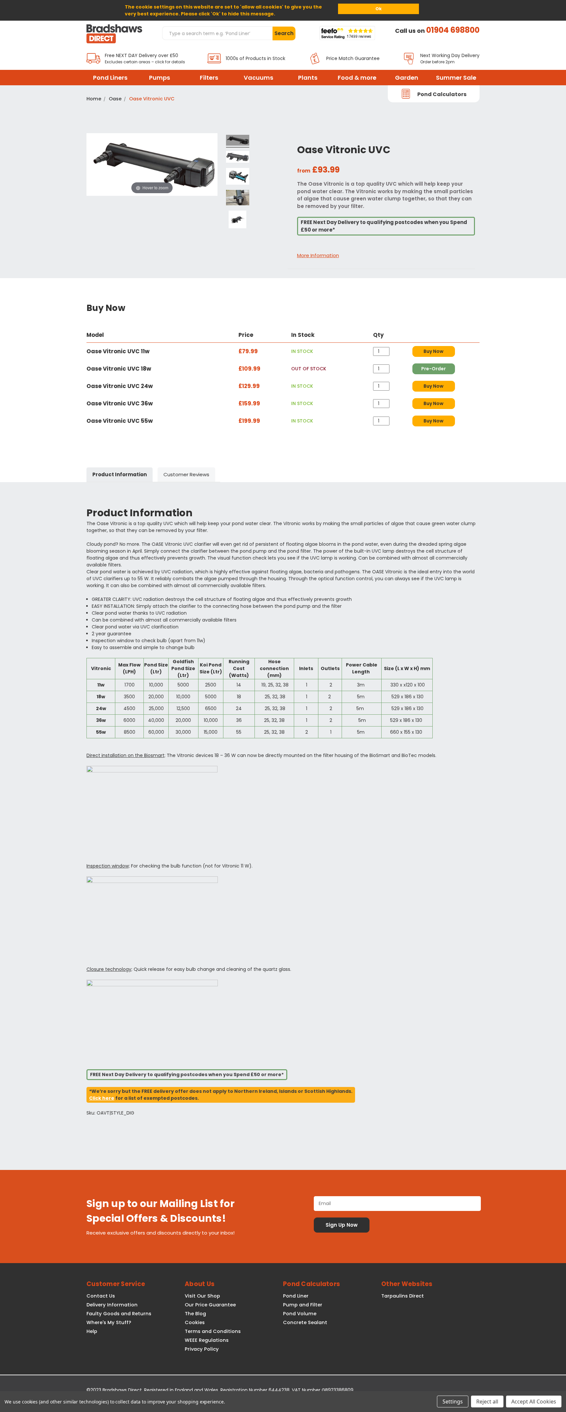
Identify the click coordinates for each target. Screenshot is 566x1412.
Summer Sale (456, 77)
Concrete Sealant (305, 1322)
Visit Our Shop (202, 1296)
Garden (406, 77)
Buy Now (433, 351)
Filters (209, 77)
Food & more (357, 77)
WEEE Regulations (207, 1340)
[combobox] (217, 33)
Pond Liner (296, 1296)
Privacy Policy (202, 1349)
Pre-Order (433, 368)
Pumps (159, 77)
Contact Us (100, 1296)
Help (91, 1331)
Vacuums (258, 77)
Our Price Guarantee (210, 1304)
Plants (307, 77)
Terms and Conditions (213, 1331)
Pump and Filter (302, 1304)
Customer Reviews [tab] (186, 474)
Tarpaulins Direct (402, 1296)
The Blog (195, 1313)
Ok (378, 9)
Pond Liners (110, 77)
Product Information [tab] (119, 474)
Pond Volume (299, 1313)
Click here (101, 1098)
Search (283, 33)
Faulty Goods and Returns (118, 1313)
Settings (453, 1401)
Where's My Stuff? (108, 1322)
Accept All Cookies (533, 1401)
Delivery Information (112, 1304)
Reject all (487, 1401)
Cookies (195, 1322)
